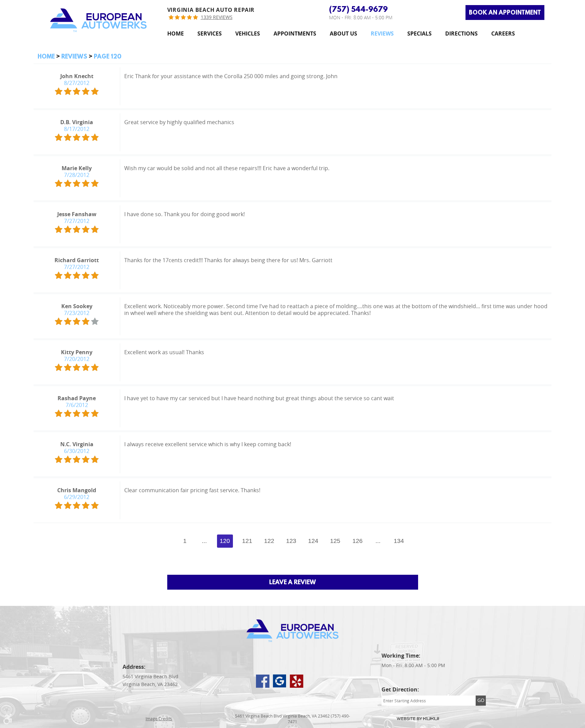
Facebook (262, 681)
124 (313, 541)
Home (175, 33)
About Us (343, 33)
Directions (461, 33)
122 (269, 541)
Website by (417, 718)
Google (279, 681)
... (204, 541)
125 (335, 541)
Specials (419, 33)
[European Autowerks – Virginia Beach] (98, 20)
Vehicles (247, 33)
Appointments (295, 33)
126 (357, 541)
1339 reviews (217, 17)
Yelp (296, 681)
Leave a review (292, 582)
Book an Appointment (505, 12)
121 (247, 541)
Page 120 (108, 56)
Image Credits (159, 718)
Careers (503, 33)
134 (399, 541)
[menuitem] (175, 34)
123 (291, 541)
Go (480, 700)
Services (209, 33)
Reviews (382, 33)
